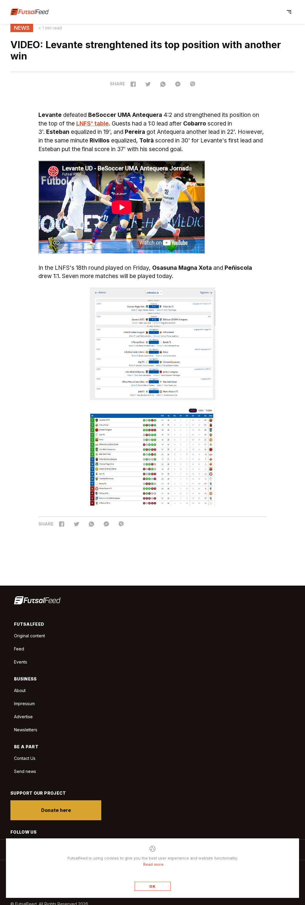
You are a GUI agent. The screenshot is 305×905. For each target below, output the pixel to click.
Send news (25, 771)
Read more (153, 864)
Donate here (56, 810)
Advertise (23, 716)
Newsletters (25, 729)
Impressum (24, 703)
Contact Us (24, 758)
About (20, 690)
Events (20, 661)
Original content (29, 635)
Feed (19, 648)
